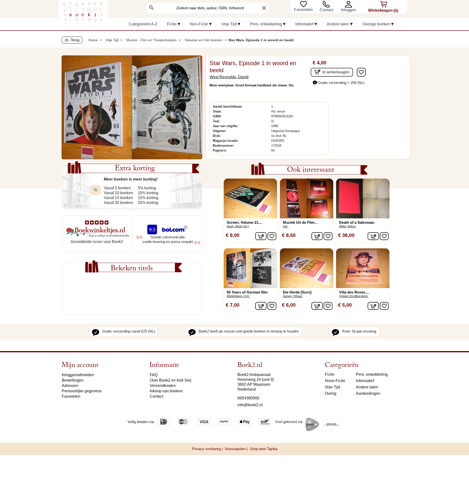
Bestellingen (73, 380)
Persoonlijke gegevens (82, 391)
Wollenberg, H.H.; (238, 296)
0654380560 (248, 398)
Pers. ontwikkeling (372, 374)
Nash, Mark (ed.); (238, 226)
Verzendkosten (163, 386)
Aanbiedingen (368, 393)
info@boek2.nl (250, 405)
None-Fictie (335, 381)
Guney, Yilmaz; (293, 296)
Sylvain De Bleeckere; (353, 296)
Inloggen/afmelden (78, 375)
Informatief (365, 381)
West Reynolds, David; (229, 77)
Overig (330, 393)
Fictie (329, 374)
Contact (326, 10)
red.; (286, 226)
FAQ (154, 375)
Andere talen (367, 387)
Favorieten (304, 10)
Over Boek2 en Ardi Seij (170, 380)
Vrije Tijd (332, 387)
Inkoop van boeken (166, 391)
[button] (349, 4)
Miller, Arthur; (347, 226)
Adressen (70, 386)
